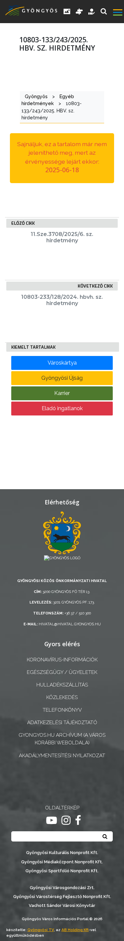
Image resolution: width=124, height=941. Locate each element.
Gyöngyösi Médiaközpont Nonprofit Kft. (62, 861)
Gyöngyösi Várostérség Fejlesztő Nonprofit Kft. (62, 896)
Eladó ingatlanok (62, 408)
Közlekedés (62, 697)
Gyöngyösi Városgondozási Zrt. (62, 887)
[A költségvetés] (92, 11)
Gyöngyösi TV (40, 929)
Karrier (62, 393)
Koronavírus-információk (62, 660)
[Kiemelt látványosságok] (79, 11)
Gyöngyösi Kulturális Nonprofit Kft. (62, 852)
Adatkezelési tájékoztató (62, 722)
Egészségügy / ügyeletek (62, 672)
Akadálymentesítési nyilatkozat (62, 756)
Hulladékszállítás (62, 685)
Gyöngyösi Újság (62, 378)
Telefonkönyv (62, 710)
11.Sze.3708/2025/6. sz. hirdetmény (62, 237)
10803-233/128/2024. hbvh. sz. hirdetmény (62, 300)
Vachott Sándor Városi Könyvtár (62, 905)
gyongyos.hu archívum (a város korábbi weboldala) (62, 739)
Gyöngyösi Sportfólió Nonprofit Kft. (62, 870)
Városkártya (62, 363)
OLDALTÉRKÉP (62, 808)
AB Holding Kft (75, 929)
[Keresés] (104, 11)
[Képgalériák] (67, 11)
